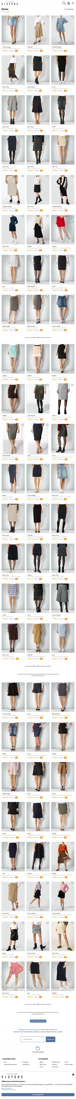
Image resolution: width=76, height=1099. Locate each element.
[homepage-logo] (12, 3)
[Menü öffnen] (72, 3)
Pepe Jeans (55, 1067)
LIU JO (41, 1067)
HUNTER (54, 1064)
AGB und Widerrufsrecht (10, 1064)
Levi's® (66, 1062)
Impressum (26, 1062)
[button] (64, 3)
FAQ (5, 1062)
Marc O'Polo (43, 1064)
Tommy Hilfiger (69, 1064)
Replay (41, 1062)
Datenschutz (26, 1064)
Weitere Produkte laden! (38, 1021)
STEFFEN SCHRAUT (56, 1062)
